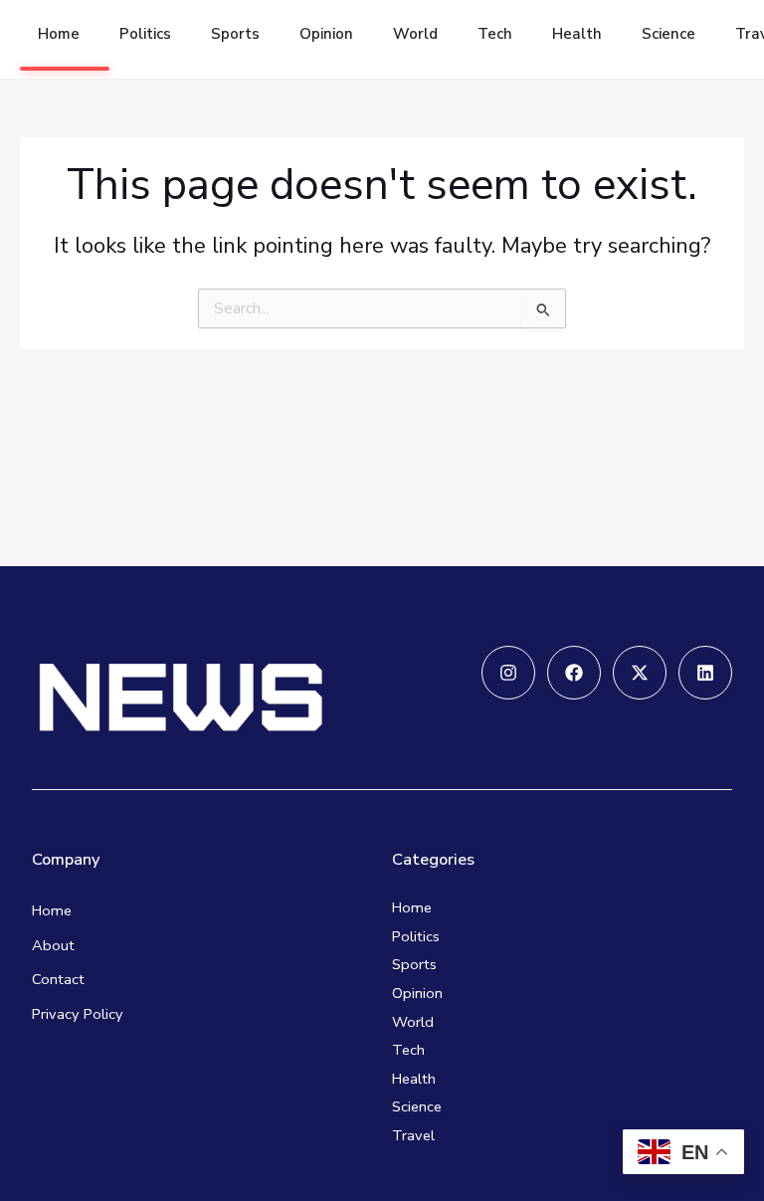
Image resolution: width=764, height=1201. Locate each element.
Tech (495, 34)
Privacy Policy (77, 1014)
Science (668, 34)
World (415, 34)
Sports (235, 34)
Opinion (326, 34)
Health (577, 34)
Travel (413, 1135)
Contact (58, 979)
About (53, 945)
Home (59, 34)
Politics (145, 34)
